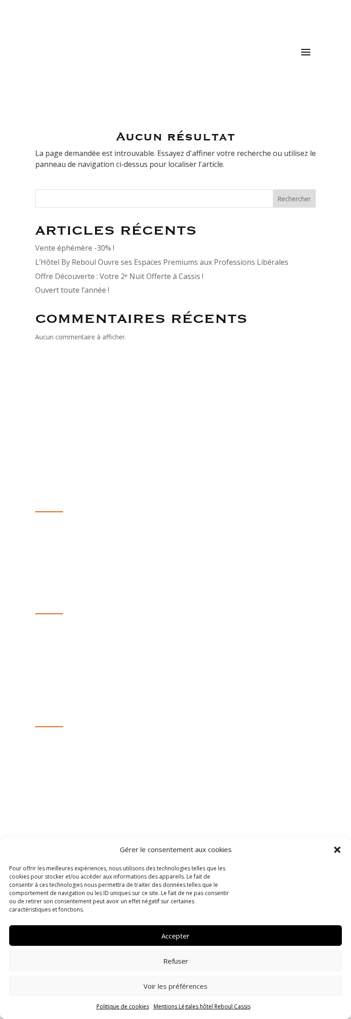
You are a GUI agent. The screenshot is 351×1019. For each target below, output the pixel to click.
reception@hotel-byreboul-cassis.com (100, 551)
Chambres (52, 642)
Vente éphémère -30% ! (74, 248)
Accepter (175, 935)
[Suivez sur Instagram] (42, 768)
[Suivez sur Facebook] (60, 768)
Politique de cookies (122, 1006)
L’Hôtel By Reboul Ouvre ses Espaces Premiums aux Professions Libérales (161, 262)
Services (49, 664)
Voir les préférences (175, 986)
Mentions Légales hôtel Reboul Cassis (202, 1006)
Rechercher (294, 198)
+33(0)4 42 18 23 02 (68, 540)
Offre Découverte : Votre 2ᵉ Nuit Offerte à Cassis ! (119, 276)
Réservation (55, 697)
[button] (337, 849)
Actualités (52, 686)
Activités (49, 675)
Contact (48, 653)
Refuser (175, 960)
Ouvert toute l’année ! (72, 290)
